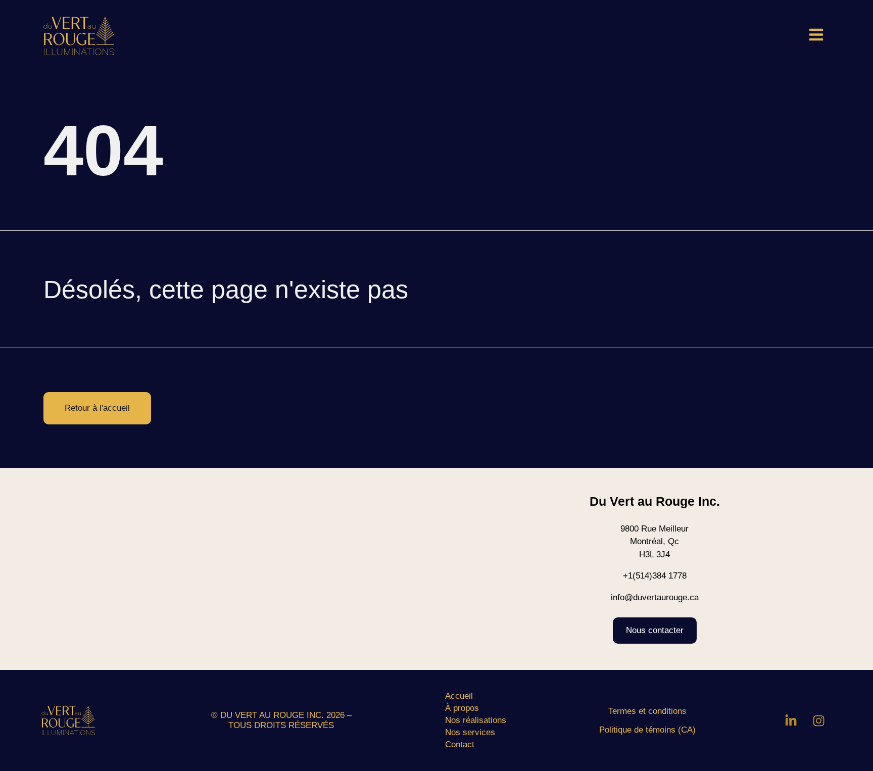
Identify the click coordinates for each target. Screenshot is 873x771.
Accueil (459, 696)
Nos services (470, 732)
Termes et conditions (647, 711)
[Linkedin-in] (791, 720)
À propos (462, 708)
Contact (459, 744)
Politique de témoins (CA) (647, 730)
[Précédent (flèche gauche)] (17, 385)
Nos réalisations (475, 720)
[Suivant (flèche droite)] (855, 385)
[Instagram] (819, 720)
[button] (812, 36)
